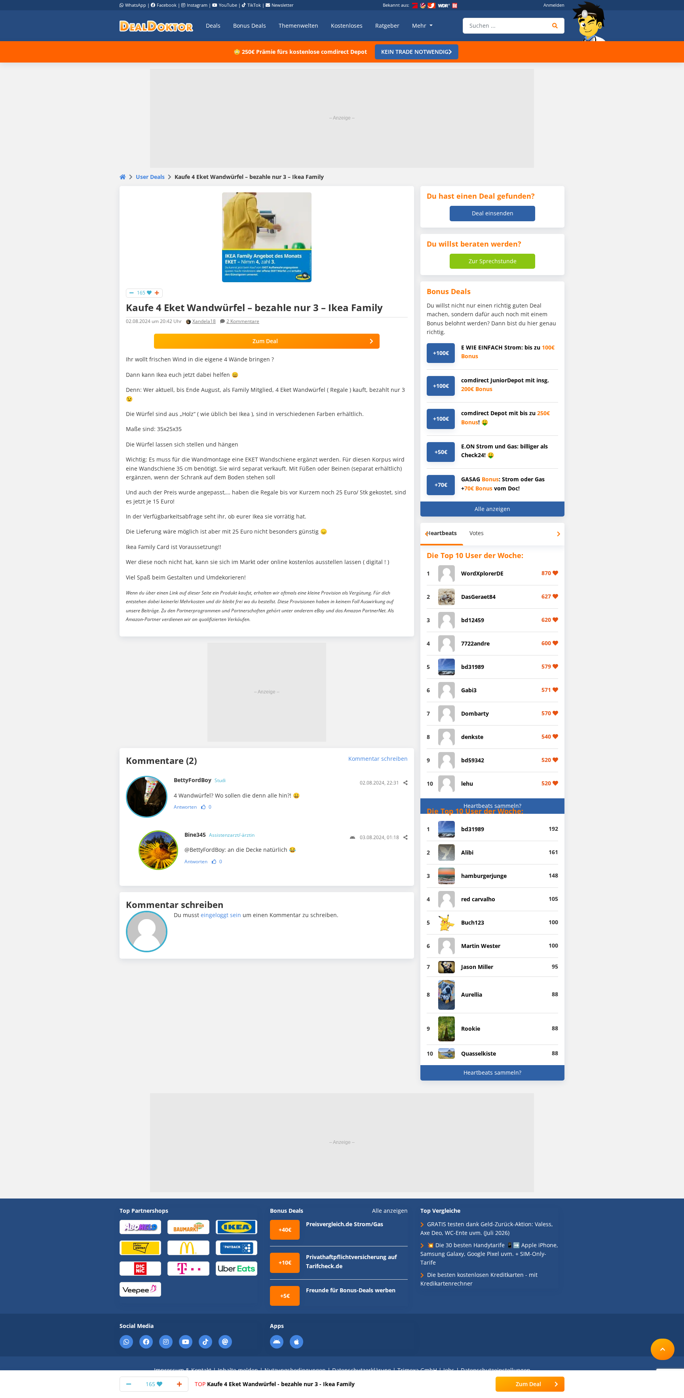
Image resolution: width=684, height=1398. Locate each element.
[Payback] (236, 1247)
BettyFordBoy (200, 780)
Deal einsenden (492, 213)
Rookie (470, 1028)
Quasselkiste (478, 1053)
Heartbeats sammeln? (492, 805)
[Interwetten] (140, 1247)
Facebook (167, 5)
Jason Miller (477, 967)
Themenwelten (298, 25)
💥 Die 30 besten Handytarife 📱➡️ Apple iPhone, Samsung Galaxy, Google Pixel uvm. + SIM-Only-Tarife (489, 1254)
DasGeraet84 (478, 596)
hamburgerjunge (484, 875)
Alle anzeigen (492, 509)
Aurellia (471, 994)
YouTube (228, 5)
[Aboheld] (140, 1226)
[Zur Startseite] (591, 21)
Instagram (197, 5)
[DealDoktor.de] (156, 26)
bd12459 (472, 620)
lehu (467, 783)
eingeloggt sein (221, 915)
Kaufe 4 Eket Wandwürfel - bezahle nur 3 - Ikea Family (275, 1384)
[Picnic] (140, 1268)
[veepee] (140, 1289)
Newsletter (283, 5)
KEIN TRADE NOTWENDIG (414, 51)
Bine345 (219, 834)
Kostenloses (347, 25)
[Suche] (555, 26)
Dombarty (475, 713)
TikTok (254, 5)
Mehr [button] (420, 25)
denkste (472, 737)
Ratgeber (387, 25)
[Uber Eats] (236, 1268)
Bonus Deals (249, 25)
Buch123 (472, 922)
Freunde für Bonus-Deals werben (350, 1290)
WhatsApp (135, 5)
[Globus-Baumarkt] (188, 1226)
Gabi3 (469, 690)
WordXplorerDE (482, 573)
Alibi (467, 852)
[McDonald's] (188, 1247)
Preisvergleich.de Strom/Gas (344, 1224)
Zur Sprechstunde (493, 261)
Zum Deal (265, 341)
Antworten (185, 806)
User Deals (150, 176)
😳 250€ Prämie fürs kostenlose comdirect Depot (300, 51)
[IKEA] (236, 1226)
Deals (213, 25)
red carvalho (478, 899)
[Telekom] (188, 1268)
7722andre (475, 643)
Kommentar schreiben (378, 758)
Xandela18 (204, 321)
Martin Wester (480, 946)
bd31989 (472, 667)
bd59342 (472, 760)
